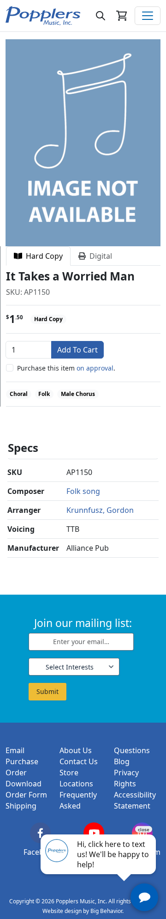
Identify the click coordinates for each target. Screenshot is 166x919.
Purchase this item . (66, 368)
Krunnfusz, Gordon (100, 510)
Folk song (83, 491)
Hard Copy (42, 256)
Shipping (21, 806)
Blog (122, 761)
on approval (95, 368)
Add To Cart (77, 350)
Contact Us (78, 761)
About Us (75, 750)
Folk (44, 394)
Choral (19, 394)
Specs (23, 447)
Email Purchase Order (22, 761)
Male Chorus (78, 394)
